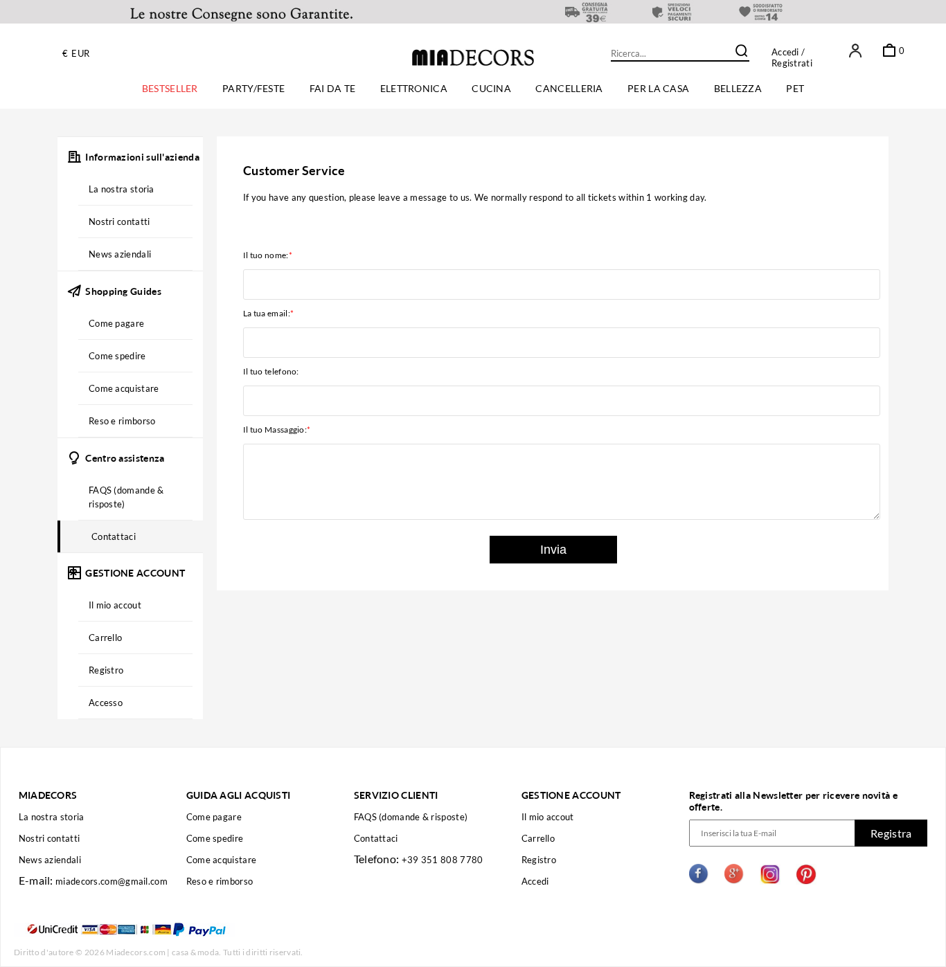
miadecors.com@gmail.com (111, 881)
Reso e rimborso (219, 881)
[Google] (734, 876)
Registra (891, 833)
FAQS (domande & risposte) (411, 816)
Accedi (785, 51)
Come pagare (214, 816)
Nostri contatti (49, 838)
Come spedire (215, 838)
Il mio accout (547, 816)
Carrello (538, 838)
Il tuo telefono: (271, 371)
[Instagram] (770, 876)
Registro (538, 859)
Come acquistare (221, 859)
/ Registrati (791, 57)
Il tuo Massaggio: (276, 429)
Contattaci (376, 838)
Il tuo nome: (267, 255)
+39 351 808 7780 (442, 859)
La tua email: (268, 313)
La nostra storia (51, 816)
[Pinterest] (806, 876)
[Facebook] (699, 876)
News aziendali (50, 859)
